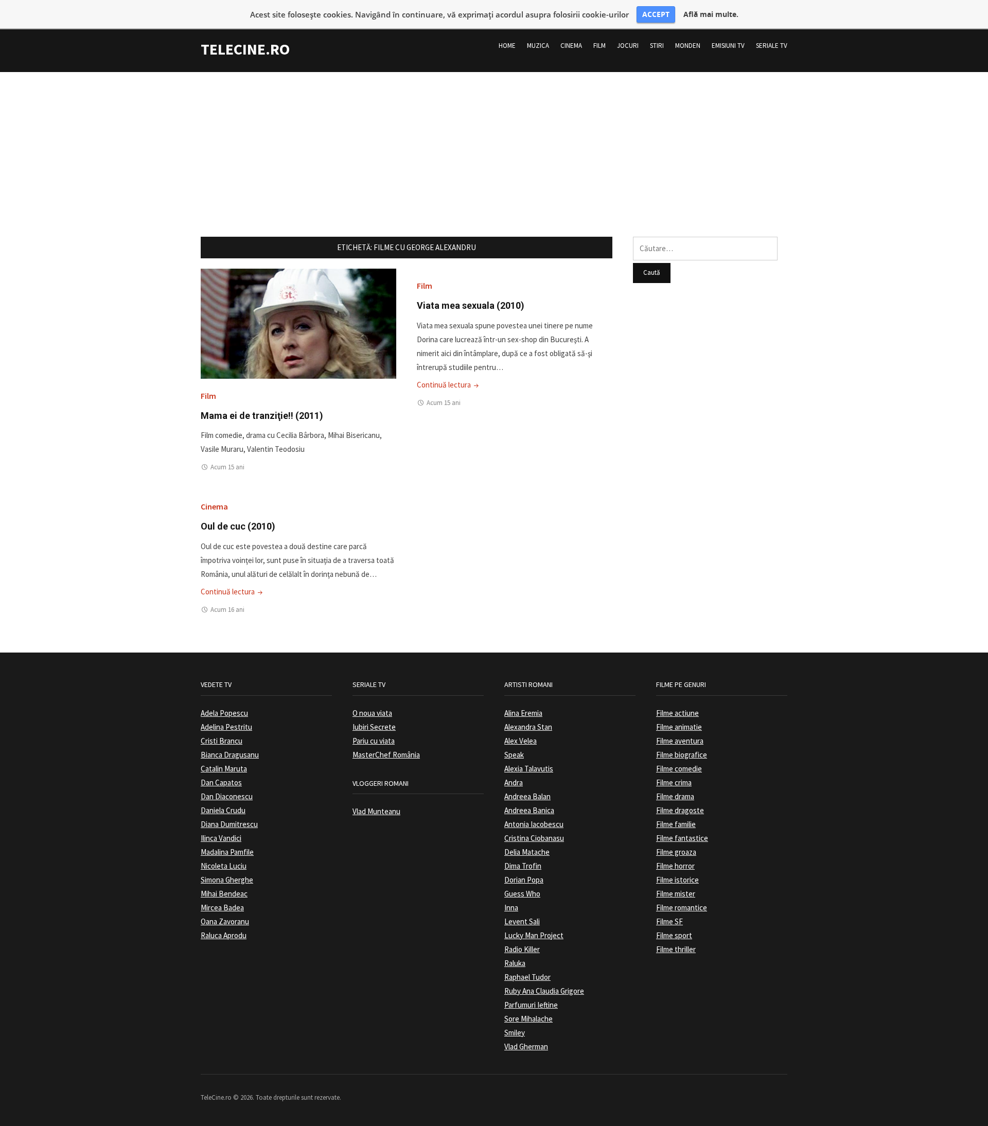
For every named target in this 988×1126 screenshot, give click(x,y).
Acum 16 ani (227, 609)
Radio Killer (522, 949)
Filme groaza (676, 852)
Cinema (571, 45)
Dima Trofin (522, 866)
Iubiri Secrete (374, 727)
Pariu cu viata (373, 741)
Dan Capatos (221, 782)
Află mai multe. (710, 14)
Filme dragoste (680, 810)
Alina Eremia (523, 713)
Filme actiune (677, 713)
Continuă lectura (449, 385)
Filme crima (674, 782)
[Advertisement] (494, 144)
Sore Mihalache (528, 1019)
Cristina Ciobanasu (534, 838)
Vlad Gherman (526, 1046)
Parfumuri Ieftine (531, 1005)
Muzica (538, 45)
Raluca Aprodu (223, 935)
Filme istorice (677, 880)
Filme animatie (679, 727)
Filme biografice (681, 755)
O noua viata (372, 713)
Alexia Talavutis (528, 768)
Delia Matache (527, 852)
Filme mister (675, 894)
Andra (513, 782)
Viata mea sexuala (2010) (470, 305)
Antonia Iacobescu (533, 824)
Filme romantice (681, 907)
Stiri (657, 45)
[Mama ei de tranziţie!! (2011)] (298, 323)
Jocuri (628, 45)
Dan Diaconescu (227, 796)
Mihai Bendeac (224, 894)
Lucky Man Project (533, 935)
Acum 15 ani (227, 467)
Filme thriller (676, 949)
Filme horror (675, 866)
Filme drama (675, 796)
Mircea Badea (222, 907)
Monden (687, 45)
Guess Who (522, 894)
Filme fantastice (682, 838)
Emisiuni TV (728, 45)
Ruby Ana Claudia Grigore (544, 991)
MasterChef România (386, 755)
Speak (514, 755)
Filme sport (674, 935)
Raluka (514, 963)
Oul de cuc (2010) (238, 526)
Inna (511, 907)
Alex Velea (520, 741)
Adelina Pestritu (226, 727)
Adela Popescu (224, 713)
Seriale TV (771, 45)
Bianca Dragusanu (230, 755)
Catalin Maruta (224, 768)
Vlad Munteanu (376, 811)
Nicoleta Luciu (223, 866)
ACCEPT (655, 14)
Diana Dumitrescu (229, 824)
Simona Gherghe (227, 880)
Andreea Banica (529, 810)
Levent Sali (522, 921)
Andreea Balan (527, 796)
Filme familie (676, 824)
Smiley (514, 1032)
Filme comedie (679, 768)
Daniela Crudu (223, 810)
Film (599, 45)
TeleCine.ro (245, 49)
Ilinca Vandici (221, 838)
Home (507, 45)
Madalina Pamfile (227, 852)
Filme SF (669, 921)
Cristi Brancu (221, 741)
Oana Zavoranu (225, 921)
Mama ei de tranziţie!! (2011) (262, 415)
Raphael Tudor (527, 977)
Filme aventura (679, 741)
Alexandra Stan (528, 727)
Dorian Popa (523, 880)
